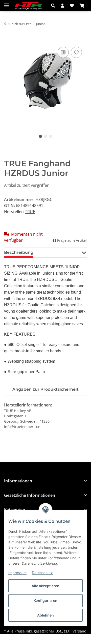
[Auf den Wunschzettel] (76, 52)
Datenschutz (42, 572)
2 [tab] (45, 136)
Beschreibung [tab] (18, 252)
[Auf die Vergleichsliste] (63, 52)
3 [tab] (50, 136)
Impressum (17, 572)
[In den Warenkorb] (8, 40)
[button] (54, 6)
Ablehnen (45, 615)
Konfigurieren (45, 600)
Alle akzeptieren (45, 586)
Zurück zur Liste (19, 24)
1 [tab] (40, 136)
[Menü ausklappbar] (6, 3)
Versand (79, 631)
